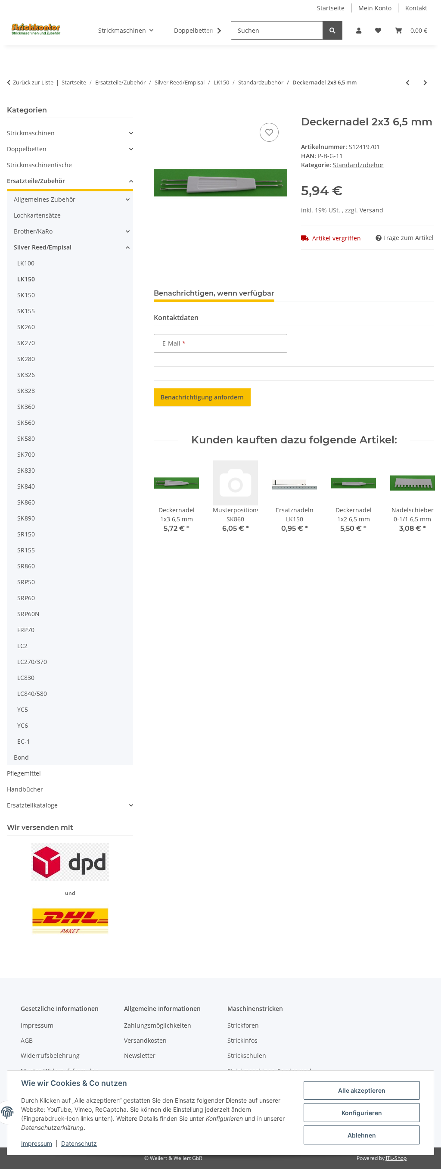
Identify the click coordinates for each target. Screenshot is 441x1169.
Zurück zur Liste (33, 82)
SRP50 (26, 582)
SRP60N (28, 614)
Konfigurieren (362, 1112)
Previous (168, 502)
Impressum (36, 1143)
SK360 (26, 406)
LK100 (25, 263)
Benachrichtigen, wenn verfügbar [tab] (214, 293)
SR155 (26, 550)
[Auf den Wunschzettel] (269, 132)
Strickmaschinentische (39, 165)
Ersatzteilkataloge (32, 805)
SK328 (26, 391)
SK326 (26, 375)
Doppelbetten (27, 149)
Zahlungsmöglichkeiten (157, 1025)
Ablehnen (362, 1135)
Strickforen (243, 1025)
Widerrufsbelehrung (50, 1055)
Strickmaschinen (31, 133)
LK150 (26, 279)
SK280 (26, 359)
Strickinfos (242, 1040)
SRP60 (26, 598)
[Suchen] (332, 30)
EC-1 (23, 741)
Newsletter (139, 1055)
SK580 (26, 438)
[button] (358, 30)
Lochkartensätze (37, 215)
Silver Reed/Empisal (42, 247)
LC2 (22, 646)
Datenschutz (79, 1143)
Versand (371, 210)
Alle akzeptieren (361, 1090)
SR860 (26, 566)
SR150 (26, 534)
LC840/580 (32, 693)
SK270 (26, 343)
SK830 (26, 470)
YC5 (22, 709)
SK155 (26, 311)
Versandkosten (145, 1040)
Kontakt (416, 8)
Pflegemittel (24, 773)
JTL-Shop (396, 1158)
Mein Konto (374, 8)
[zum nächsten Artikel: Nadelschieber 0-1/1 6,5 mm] (425, 82)
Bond (21, 757)
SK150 (26, 295)
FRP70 (25, 630)
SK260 (26, 327)
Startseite (331, 8)
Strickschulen (246, 1055)
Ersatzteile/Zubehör (36, 181)
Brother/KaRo (33, 231)
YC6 (22, 725)
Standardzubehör (358, 165)
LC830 (25, 677)
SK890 (26, 518)
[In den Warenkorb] (161, 111)
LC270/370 (32, 662)
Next (420, 502)
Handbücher (25, 789)
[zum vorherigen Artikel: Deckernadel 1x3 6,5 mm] (407, 82)
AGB (27, 1040)
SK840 (26, 486)
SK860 (26, 502)
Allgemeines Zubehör (44, 199)
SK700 (26, 454)
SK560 (26, 422)
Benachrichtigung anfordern (202, 397)
